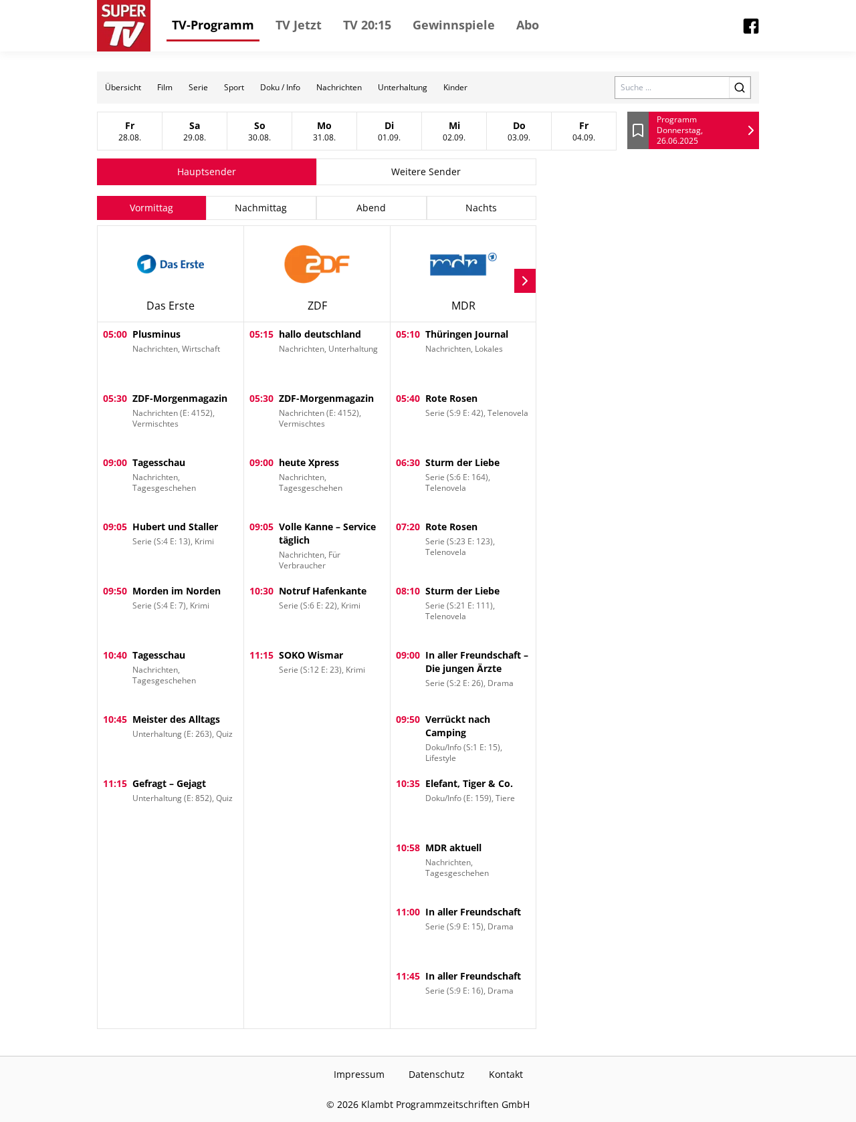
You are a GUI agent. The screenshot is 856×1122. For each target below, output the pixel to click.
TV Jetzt (299, 25)
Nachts (481, 207)
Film (165, 87)
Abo (527, 25)
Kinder (455, 87)
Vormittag (151, 207)
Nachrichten (339, 87)
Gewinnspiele (454, 25)
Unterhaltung (402, 87)
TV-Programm (213, 25)
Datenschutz (437, 1074)
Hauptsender (206, 171)
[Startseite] (123, 25)
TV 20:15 (367, 25)
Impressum (359, 1074)
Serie (198, 87)
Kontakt (506, 1074)
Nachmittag (261, 207)
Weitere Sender (426, 171)
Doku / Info (280, 87)
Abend (371, 207)
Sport (234, 87)
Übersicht (123, 87)
